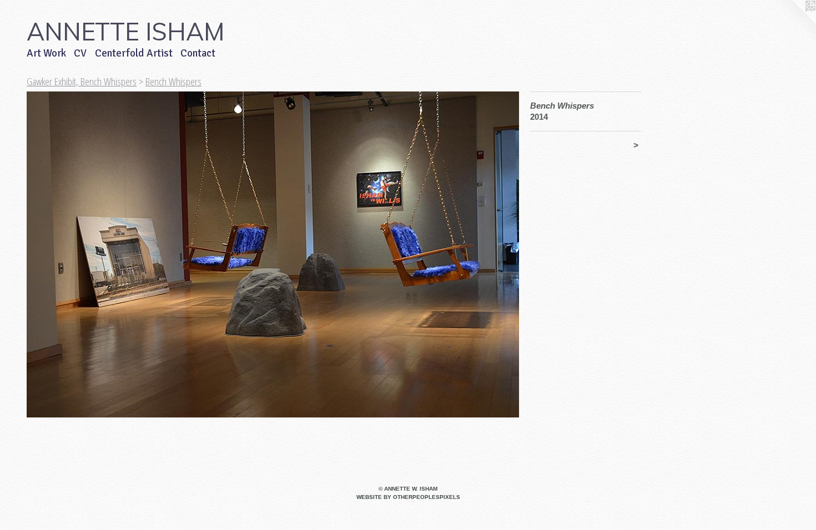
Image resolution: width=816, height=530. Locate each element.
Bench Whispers (173, 81)
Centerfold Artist (134, 53)
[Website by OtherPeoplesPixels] (794, 22)
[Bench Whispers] (273, 254)
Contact (197, 53)
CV (80, 53)
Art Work (46, 53)
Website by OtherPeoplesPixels (408, 497)
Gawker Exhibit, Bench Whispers (82, 81)
